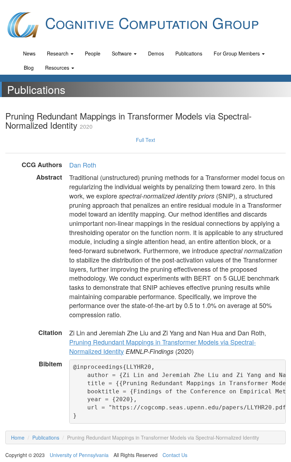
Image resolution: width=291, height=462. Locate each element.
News (29, 53)
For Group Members (237, 53)
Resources (58, 67)
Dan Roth (82, 164)
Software (122, 53)
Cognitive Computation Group (150, 22)
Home (17, 437)
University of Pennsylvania (79, 454)
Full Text (145, 139)
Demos (156, 53)
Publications (188, 53)
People (92, 53)
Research (58, 53)
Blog (29, 67)
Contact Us (175, 454)
